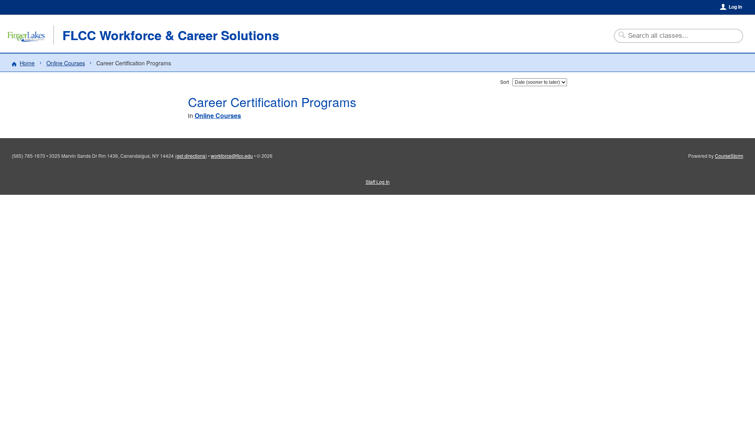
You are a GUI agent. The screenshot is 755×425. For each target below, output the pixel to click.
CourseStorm (729, 155)
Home (27, 63)
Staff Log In (378, 181)
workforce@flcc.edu (232, 155)
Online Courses (65, 63)
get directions (191, 155)
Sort (504, 81)
